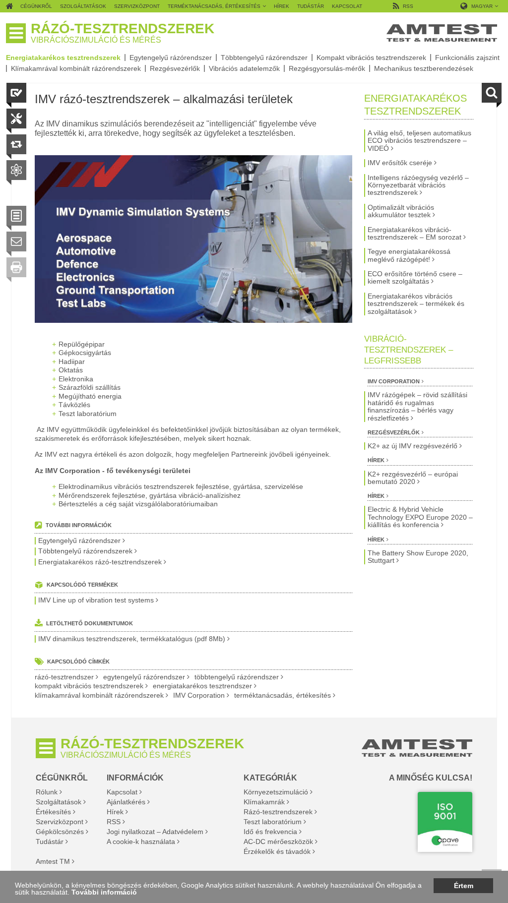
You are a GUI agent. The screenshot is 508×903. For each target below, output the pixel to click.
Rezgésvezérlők (175, 68)
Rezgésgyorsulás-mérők (327, 68)
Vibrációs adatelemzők (244, 68)
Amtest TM (53, 861)
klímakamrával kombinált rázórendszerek (99, 695)
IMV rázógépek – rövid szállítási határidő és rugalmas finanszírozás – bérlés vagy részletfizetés (417, 406)
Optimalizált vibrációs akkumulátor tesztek (401, 211)
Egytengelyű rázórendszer (170, 57)
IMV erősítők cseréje (400, 163)
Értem (463, 886)
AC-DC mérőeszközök (278, 841)
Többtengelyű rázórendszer (264, 57)
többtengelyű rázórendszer (236, 677)
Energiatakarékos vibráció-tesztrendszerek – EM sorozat (414, 233)
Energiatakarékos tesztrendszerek (63, 57)
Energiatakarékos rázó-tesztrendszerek (100, 562)
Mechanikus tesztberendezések (423, 68)
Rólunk (47, 792)
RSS (114, 822)
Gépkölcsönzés (60, 832)
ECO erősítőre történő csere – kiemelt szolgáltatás (415, 277)
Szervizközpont (59, 822)
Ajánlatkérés (126, 802)
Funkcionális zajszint (467, 57)
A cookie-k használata (141, 841)
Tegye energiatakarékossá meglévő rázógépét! (409, 255)
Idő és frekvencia (270, 832)
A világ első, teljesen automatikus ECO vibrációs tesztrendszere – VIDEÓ (419, 140)
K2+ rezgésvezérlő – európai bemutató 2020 (413, 478)
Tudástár (50, 841)
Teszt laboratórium (273, 822)
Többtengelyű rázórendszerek (85, 551)
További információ (104, 892)
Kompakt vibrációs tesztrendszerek (371, 57)
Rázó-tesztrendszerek (278, 812)
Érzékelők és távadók (277, 851)
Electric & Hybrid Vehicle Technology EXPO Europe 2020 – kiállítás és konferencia (420, 517)
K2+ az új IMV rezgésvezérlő (412, 446)
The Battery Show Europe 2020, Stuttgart (418, 556)
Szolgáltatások (58, 802)
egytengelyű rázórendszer (144, 677)
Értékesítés (53, 812)
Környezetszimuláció (276, 792)
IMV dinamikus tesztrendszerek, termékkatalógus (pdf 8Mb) (131, 639)
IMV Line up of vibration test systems (96, 600)
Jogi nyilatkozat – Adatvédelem (155, 832)
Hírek (376, 460)
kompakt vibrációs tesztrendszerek (89, 686)
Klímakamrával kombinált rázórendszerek (76, 68)
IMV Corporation (199, 695)
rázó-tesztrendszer (64, 677)
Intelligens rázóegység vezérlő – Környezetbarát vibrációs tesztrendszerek (418, 185)
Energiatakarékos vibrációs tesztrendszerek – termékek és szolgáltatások (416, 304)
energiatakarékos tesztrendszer (202, 686)
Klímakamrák (264, 802)
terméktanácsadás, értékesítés (282, 695)
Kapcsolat (122, 792)
